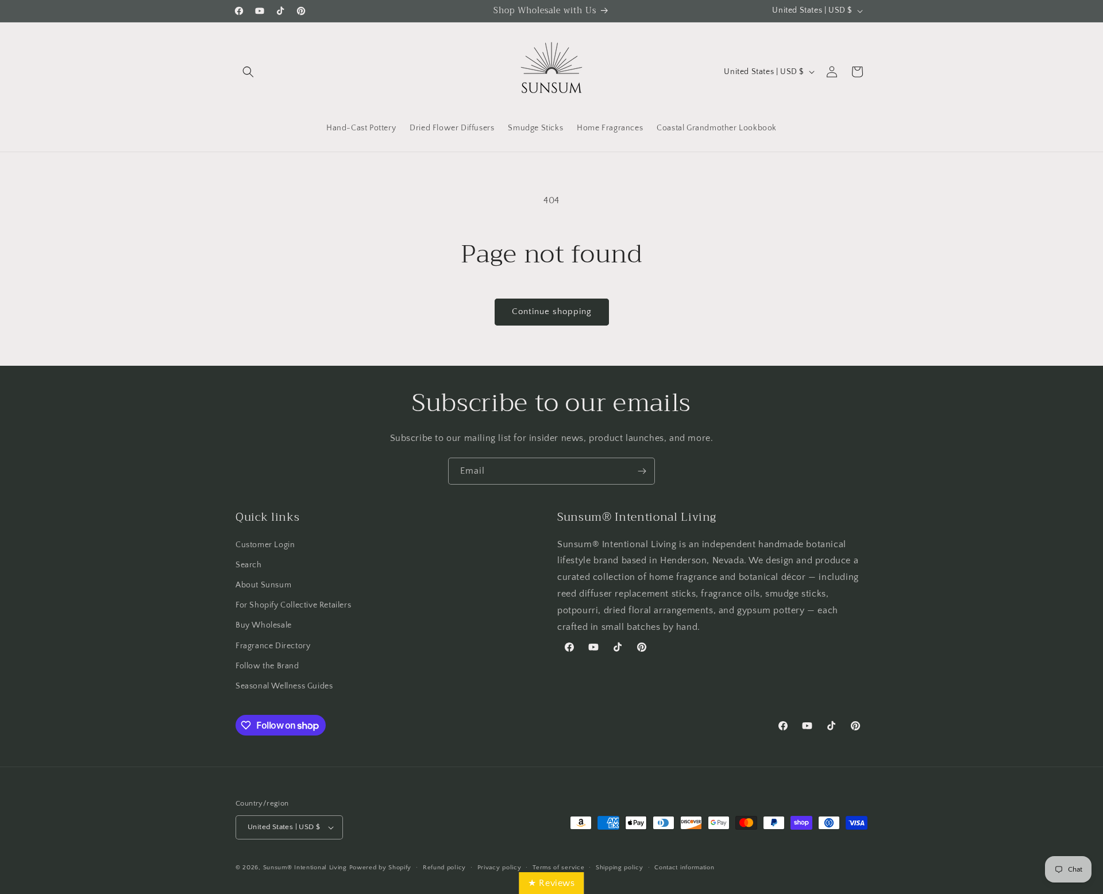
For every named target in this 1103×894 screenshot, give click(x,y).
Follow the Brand (267, 666)
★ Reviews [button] (551, 883)
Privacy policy (499, 867)
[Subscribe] (641, 471)
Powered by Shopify (380, 867)
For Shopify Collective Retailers (293, 605)
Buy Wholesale (264, 625)
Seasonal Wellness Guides (284, 686)
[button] (248, 71)
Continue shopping (552, 311)
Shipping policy (619, 867)
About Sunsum (263, 585)
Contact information (684, 867)
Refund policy (444, 867)
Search (249, 565)
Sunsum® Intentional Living (305, 867)
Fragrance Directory (273, 646)
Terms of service (558, 867)
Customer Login (265, 544)
